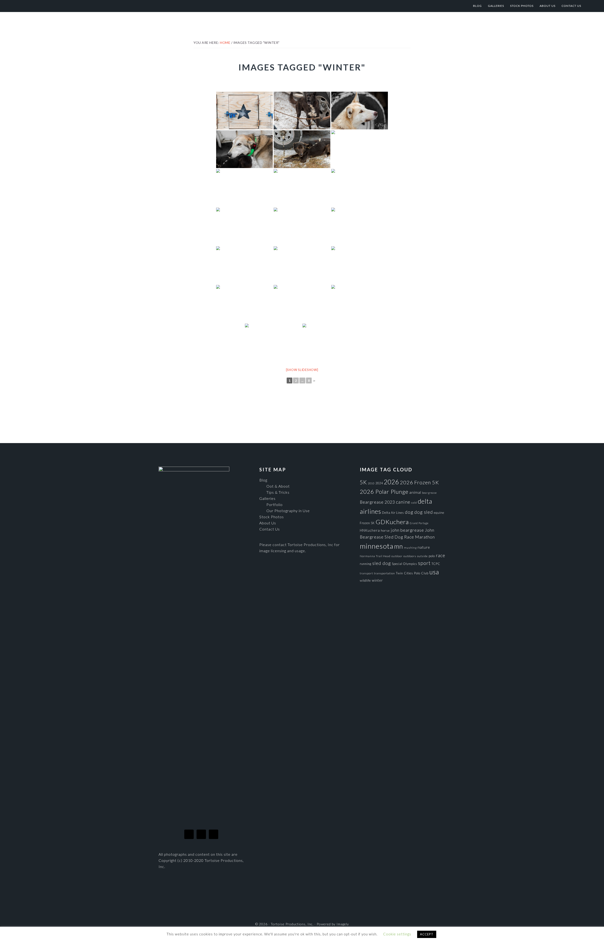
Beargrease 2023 (377, 502)
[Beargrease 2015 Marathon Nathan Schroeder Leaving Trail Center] (330, 342)
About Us (267, 523)
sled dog (381, 563)
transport (366, 573)
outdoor (397, 556)
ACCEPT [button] (426, 934)
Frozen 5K (367, 523)
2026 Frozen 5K (419, 482)
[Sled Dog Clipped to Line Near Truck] (302, 149)
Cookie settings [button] (397, 934)
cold (414, 502)
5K (363, 482)
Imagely (342, 924)
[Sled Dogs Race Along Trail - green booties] (302, 265)
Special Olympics (404, 564)
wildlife (365, 580)
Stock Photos (271, 516)
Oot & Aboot (278, 486)
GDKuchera (392, 522)
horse (385, 530)
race (440, 555)
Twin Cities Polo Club (412, 573)
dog (409, 512)
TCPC (436, 564)
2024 (379, 483)
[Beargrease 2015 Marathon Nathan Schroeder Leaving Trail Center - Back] (273, 342)
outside (422, 556)
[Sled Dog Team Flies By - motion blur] (302, 304)
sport (424, 563)
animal (415, 492)
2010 (371, 483)
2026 (391, 482)
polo (432, 556)
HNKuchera (370, 530)
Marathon (425, 536)
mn (398, 546)
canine (403, 502)
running (365, 564)
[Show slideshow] (302, 370)
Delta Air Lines (393, 512)
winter (377, 580)
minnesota (376, 546)
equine (439, 512)
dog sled (423, 512)
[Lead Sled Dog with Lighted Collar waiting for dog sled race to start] (244, 149)
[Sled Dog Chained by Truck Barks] (302, 110)
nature (424, 547)
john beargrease (407, 530)
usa (434, 572)
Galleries (267, 498)
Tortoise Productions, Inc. (61, 6)
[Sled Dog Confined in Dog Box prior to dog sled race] (359, 149)
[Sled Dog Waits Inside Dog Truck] (244, 110)
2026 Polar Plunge (384, 491)
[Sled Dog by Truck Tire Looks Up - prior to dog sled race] (359, 110)
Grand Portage (419, 523)
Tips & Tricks (277, 492)
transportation (384, 573)
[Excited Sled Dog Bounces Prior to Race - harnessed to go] (244, 188)
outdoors (409, 556)
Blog (263, 480)
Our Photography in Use (288, 510)
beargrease (429, 492)
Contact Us (269, 529)
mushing (410, 547)
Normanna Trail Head (375, 556)
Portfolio (274, 504)
